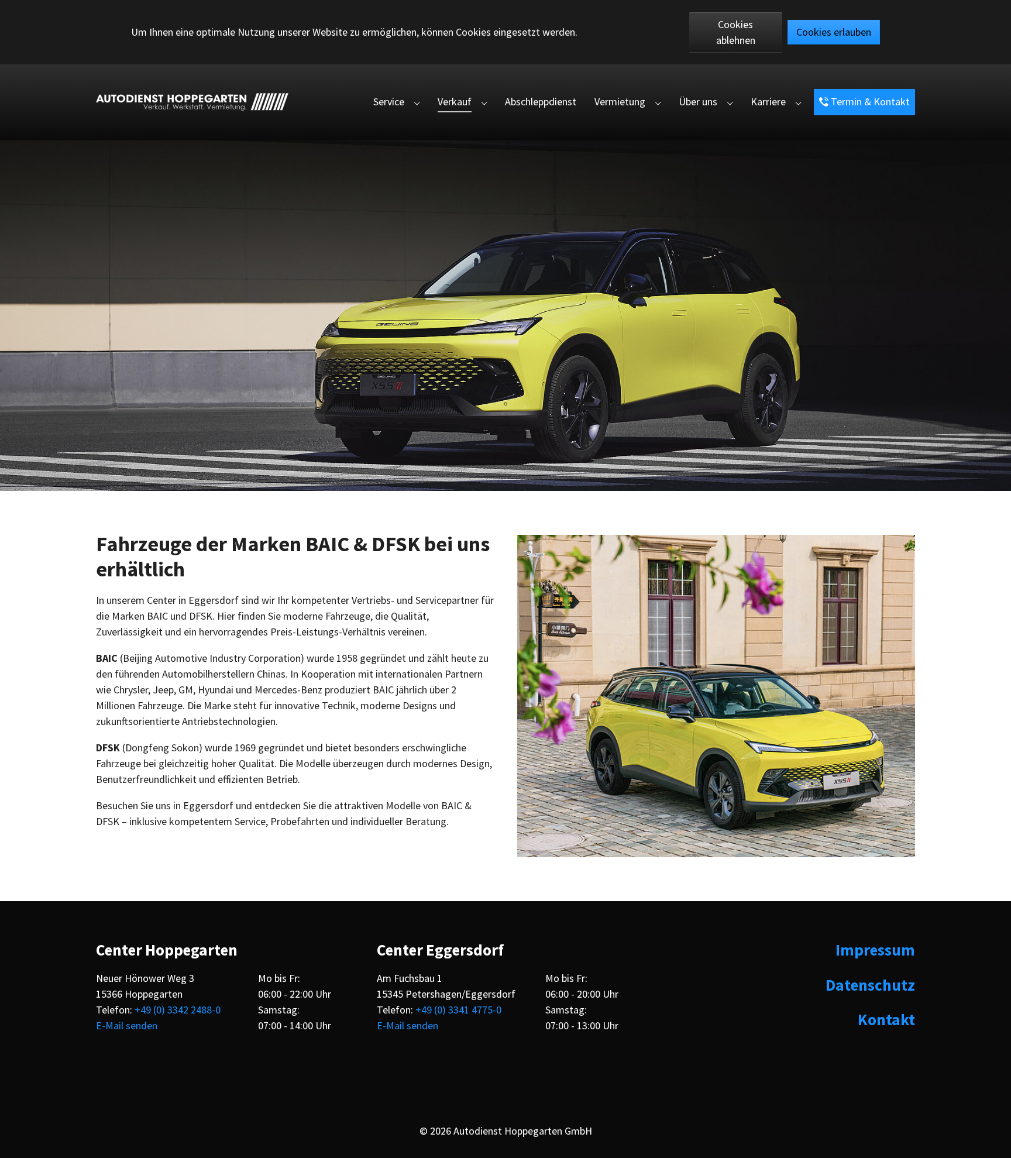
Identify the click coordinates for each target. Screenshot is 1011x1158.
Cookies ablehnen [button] (735, 32)
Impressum (875, 950)
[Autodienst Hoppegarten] (192, 102)
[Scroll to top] (992, 1139)
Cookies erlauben (833, 32)
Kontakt (886, 1019)
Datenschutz (870, 985)
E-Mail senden (126, 1025)
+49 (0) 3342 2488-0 (178, 1009)
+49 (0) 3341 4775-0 (458, 1009)
